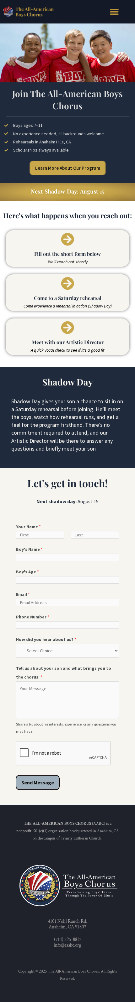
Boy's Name (29, 549)
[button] (114, 12)
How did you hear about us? (46, 639)
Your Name (28, 526)
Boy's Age (27, 572)
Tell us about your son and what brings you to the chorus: (63, 672)
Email (23, 594)
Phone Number (32, 617)
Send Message (37, 782)
